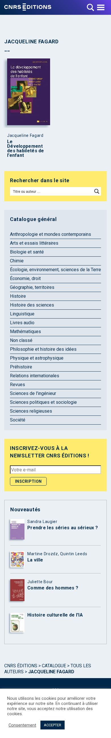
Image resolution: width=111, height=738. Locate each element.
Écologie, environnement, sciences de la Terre (55, 269)
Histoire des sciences (32, 305)
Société (17, 420)
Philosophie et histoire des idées (43, 349)
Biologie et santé (27, 252)
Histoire (18, 296)
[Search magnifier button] (96, 191)
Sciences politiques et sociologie (43, 402)
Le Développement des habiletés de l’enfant (25, 148)
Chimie (17, 260)
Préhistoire (21, 367)
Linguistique (22, 314)
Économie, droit (25, 278)
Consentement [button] (22, 725)
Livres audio (22, 322)
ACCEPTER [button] (52, 725)
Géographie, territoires (32, 287)
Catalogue (54, 665)
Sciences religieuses (31, 411)
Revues (17, 384)
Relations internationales (34, 375)
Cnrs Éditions (20, 665)
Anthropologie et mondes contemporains (50, 234)
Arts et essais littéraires (34, 243)
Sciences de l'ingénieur (33, 393)
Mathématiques (25, 331)
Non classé (21, 340)
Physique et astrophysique (36, 358)
